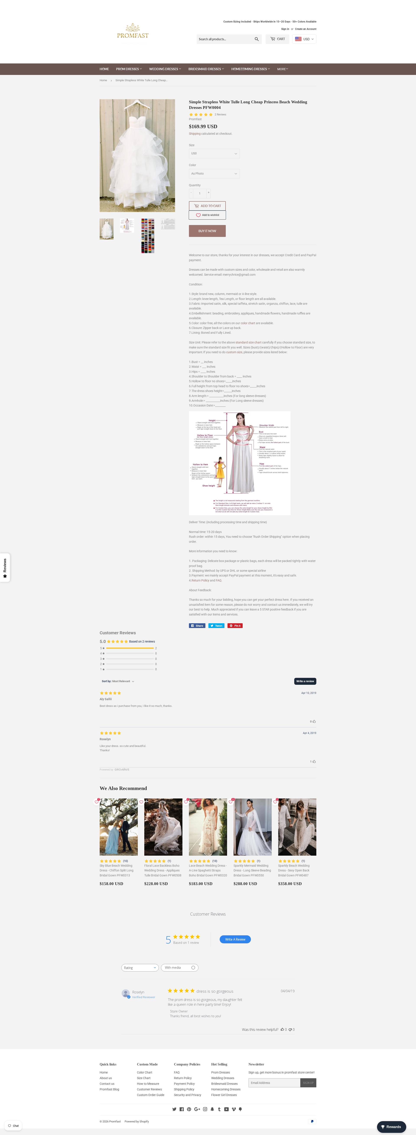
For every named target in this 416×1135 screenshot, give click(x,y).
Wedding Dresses (164, 69)
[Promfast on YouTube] (226, 1110)
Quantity (195, 185)
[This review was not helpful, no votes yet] (290, 1029)
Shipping (195, 133)
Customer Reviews (149, 1089)
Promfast (115, 1121)
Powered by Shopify (137, 1121)
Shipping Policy (184, 1089)
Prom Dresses (128, 69)
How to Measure (148, 1083)
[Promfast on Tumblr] (219, 1110)
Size (191, 145)
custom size (234, 352)
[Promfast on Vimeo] (234, 1110)
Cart (280, 39)
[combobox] (140, 967)
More (281, 69)
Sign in (285, 29)
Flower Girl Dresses (224, 1095)
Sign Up (308, 1083)
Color (192, 165)
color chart (248, 323)
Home (104, 69)
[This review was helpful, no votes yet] (282, 1029)
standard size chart (249, 342)
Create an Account (305, 29)
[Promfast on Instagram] (205, 1110)
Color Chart (144, 1072)
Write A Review (235, 939)
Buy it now (207, 231)
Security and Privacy (187, 1095)
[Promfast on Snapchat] (212, 1110)
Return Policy (200, 580)
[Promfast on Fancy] (240, 1110)
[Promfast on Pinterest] (189, 1110)
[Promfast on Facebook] (181, 1110)
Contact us (107, 1083)
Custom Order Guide (150, 1095)
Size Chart (144, 1078)
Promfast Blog (109, 1089)
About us (106, 1078)
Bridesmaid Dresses (205, 69)
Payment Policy (184, 1083)
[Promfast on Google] (197, 1110)
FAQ (218, 580)
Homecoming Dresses (249, 69)
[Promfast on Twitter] (174, 1110)
